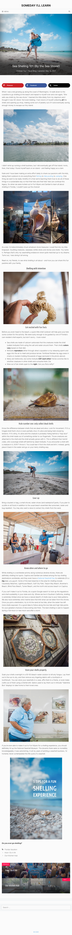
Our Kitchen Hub (11, 856)
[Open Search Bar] (69, 11)
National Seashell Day (46, 578)
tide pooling (48, 176)
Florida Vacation (11, 849)
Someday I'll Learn (36, 5)
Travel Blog (32, 71)
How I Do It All (10, 853)
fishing (38, 176)
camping (59, 176)
